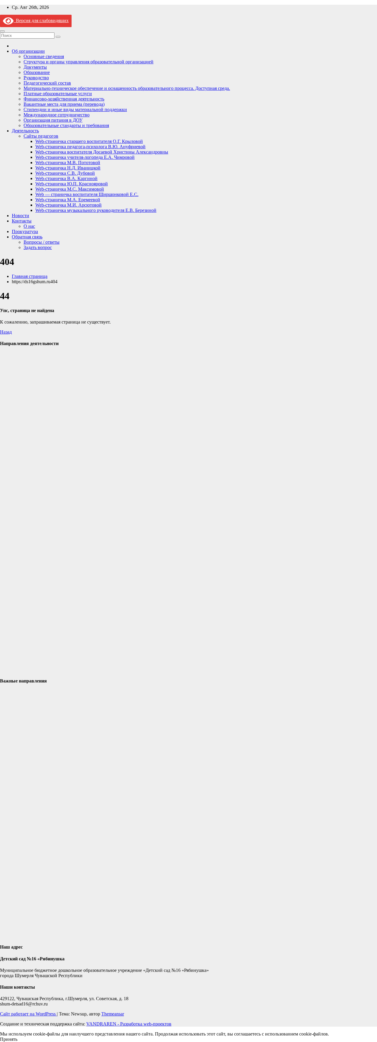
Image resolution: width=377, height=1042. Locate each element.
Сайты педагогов (41, 136)
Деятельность (25, 130)
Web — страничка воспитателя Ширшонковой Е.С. (86, 194)
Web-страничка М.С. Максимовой (69, 189)
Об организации (28, 51)
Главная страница (29, 276)
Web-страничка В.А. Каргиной (66, 178)
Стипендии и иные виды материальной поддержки (75, 109)
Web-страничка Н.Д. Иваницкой (67, 167)
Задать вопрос (38, 247)
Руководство (36, 77)
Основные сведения (44, 56)
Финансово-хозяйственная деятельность (64, 98)
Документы (35, 67)
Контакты (22, 220)
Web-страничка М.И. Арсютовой (68, 204)
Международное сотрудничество (57, 114)
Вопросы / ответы (41, 242)
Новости (20, 215)
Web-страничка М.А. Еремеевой (67, 199)
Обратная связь (27, 236)
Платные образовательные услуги (58, 93)
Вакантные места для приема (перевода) (64, 104)
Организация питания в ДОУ (53, 120)
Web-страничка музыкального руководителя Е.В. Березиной (95, 210)
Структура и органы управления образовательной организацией (88, 61)
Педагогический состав (47, 82)
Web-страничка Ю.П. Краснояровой (71, 183)
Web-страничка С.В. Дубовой (65, 173)
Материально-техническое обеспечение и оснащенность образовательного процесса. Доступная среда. (127, 88)
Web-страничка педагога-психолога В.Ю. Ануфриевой (90, 146)
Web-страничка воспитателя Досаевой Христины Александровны (101, 151)
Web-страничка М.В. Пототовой (67, 162)
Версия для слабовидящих (41, 20)
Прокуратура (25, 231)
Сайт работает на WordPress (28, 1013)
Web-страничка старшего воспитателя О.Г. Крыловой (89, 141)
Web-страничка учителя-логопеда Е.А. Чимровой (85, 157)
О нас (29, 226)
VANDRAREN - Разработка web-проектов (128, 1023)
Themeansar (112, 1013)
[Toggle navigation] (2, 31)
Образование (37, 72)
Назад (6, 331)
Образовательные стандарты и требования (66, 125)
